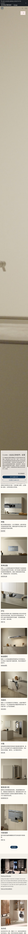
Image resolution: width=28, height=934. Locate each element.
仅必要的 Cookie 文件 (14, 480)
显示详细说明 (21, 473)
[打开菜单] (26, 8)
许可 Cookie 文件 (14, 477)
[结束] (26, 3)
